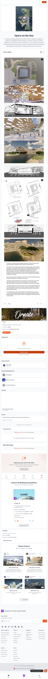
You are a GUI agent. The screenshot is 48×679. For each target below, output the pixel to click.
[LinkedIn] (15, 626)
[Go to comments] (24, 475)
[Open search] (39, 2)
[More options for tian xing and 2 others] (43, 577)
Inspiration (15, 640)
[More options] (43, 303)
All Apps (15, 632)
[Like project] (6, 475)
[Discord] (2, 626)
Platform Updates (17, 658)
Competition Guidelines (5, 634)
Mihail (8, 553)
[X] (9, 626)
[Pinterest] (12, 626)
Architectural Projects (17, 634)
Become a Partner (41, 632)
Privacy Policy (3, 638)
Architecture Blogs (17, 636)
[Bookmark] (40, 303)
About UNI (15, 650)
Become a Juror (4, 652)
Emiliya (8, 576)
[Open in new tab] (42, 59)
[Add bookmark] (30, 521)
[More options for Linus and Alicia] (43, 554)
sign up (23, 448)
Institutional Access (41, 636)
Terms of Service (4, 640)
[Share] (37, 303)
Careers (15, 652)
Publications (16, 642)
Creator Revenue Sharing (29, 635)
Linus (30, 553)
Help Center (16, 656)
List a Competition (41, 638)
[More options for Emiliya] (22, 577)
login (18, 448)
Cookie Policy (3, 636)
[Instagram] (18, 626)
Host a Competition (41, 634)
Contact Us (15, 654)
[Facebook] (21, 626)
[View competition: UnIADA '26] (24, 494)
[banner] (24, 321)
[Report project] (41, 475)
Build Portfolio (28, 632)
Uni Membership (29, 639)
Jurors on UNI (3, 656)
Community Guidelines (5, 632)
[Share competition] (33, 521)
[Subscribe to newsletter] (45, 621)
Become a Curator (4, 650)
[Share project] (33, 475)
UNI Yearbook (28, 637)
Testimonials (16, 660)
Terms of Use (3, 642)
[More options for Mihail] (22, 554)
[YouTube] (5, 626)
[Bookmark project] (15, 475)
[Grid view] (41, 52)
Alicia (34, 553)
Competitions (16, 638)
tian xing (32, 576)
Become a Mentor (4, 654)
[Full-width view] (43, 52)
